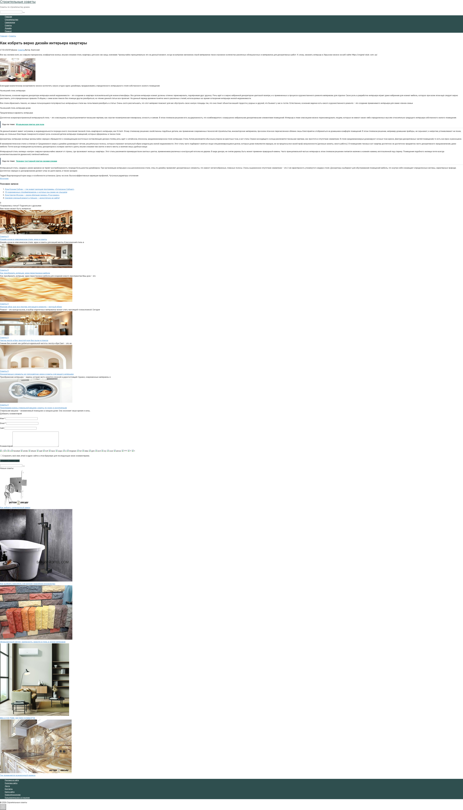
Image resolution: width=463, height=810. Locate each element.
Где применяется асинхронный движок (17, 775)
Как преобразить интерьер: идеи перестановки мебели (25, 273)
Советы (8, 25)
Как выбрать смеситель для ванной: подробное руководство (27, 584)
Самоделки (10, 22)
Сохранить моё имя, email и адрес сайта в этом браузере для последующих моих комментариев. (46, 456)
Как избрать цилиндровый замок (15, 507)
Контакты (9, 789)
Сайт (2, 428)
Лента (7, 786)
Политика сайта (11, 783)
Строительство (11, 19)
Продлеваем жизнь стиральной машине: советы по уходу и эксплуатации (33, 408)
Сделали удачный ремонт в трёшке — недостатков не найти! (32, 198)
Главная (8, 17)
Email (3, 423)
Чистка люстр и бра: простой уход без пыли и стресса (24, 340)
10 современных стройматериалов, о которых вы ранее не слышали (36, 192)
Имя (2, 418)
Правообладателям (12, 795)
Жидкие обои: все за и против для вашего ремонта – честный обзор (31, 307)
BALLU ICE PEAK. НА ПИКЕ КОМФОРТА (17, 718)
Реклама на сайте (12, 780)
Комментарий (6, 446)
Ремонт (8, 31)
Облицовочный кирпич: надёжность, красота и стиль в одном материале (32, 642)
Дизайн (8, 28)
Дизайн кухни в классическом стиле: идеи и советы (23, 239)
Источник (4, 178)
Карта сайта (9, 792)
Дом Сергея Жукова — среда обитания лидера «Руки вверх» (32, 195)
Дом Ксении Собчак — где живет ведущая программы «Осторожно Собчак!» (39, 189)
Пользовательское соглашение (17, 798)
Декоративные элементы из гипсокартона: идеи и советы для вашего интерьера (37, 374)
